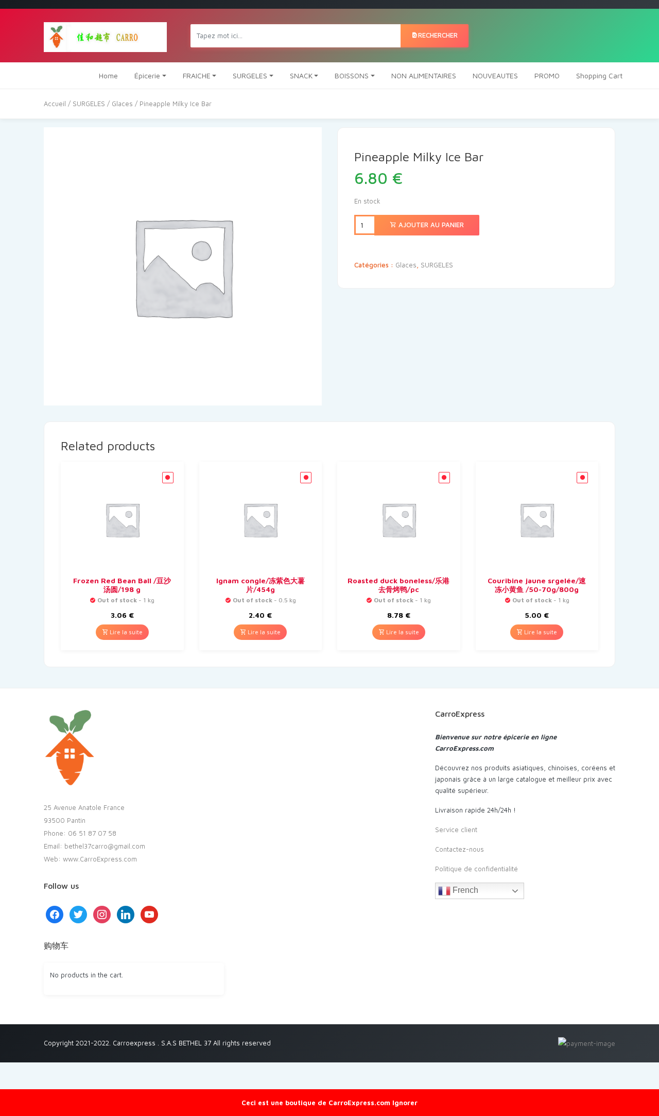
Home (108, 75)
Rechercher (438, 35)
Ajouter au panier (430, 225)
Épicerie (147, 75)
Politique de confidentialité (476, 869)
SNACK (301, 75)
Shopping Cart (599, 75)
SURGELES (250, 75)
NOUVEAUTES (495, 75)
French (464, 890)
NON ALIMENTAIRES (423, 75)
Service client (456, 829)
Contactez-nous (459, 849)
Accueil (55, 103)
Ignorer (405, 1102)
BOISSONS (352, 75)
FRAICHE (197, 75)
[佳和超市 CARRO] (105, 35)
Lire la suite (125, 632)
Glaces (122, 103)
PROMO (547, 75)
